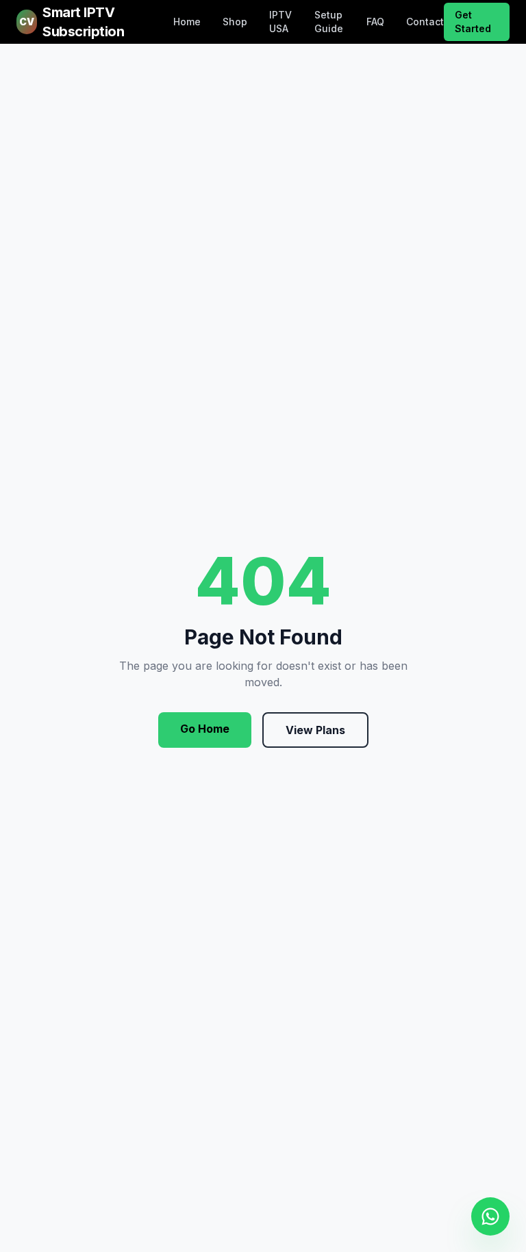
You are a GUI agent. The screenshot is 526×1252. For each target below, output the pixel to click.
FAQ (375, 21)
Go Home (204, 728)
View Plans (315, 730)
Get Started (473, 21)
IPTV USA (280, 21)
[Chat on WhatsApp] (490, 1216)
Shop (235, 21)
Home (187, 21)
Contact (425, 21)
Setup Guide (328, 21)
